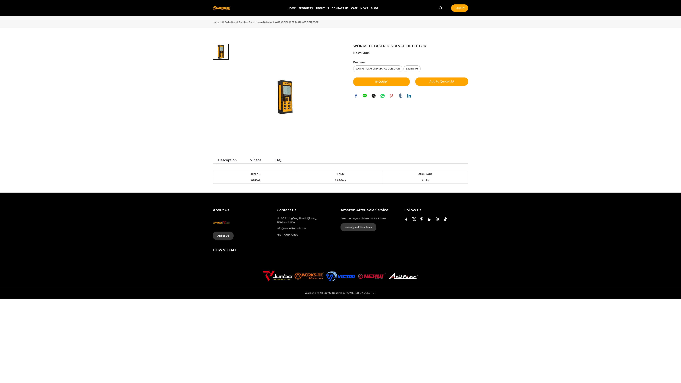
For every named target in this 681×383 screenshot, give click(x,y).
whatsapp (382, 95)
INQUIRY (460, 8)
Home (216, 22)
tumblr (400, 95)
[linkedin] (430, 219)
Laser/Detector (264, 22)
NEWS (364, 8)
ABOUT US (322, 8)
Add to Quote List (441, 81)
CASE (354, 8)
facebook (356, 95)
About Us (223, 235)
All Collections (229, 22)
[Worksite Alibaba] (309, 276)
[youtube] (438, 219)
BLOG (374, 8)
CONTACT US (340, 8)
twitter (373, 95)
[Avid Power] (404, 276)
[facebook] (407, 219)
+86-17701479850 (287, 234)
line (364, 95)
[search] (440, 8)
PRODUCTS (305, 8)
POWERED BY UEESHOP (360, 293)
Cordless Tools (246, 22)
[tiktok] (446, 219)
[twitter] (414, 219)
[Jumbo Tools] (277, 276)
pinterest (391, 95)
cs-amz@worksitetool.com (358, 227)
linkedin (409, 95)
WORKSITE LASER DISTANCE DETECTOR (297, 22)
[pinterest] (422, 219)
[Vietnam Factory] (340, 276)
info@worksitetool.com (291, 228)
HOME (292, 8)
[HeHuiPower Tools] (372, 276)
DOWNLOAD (224, 250)
